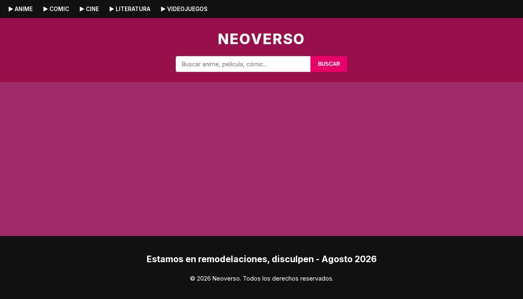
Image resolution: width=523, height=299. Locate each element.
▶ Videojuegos (184, 9)
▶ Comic (56, 9)
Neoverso (261, 38)
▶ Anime (20, 9)
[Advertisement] (433, 146)
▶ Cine (89, 9)
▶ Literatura (129, 9)
